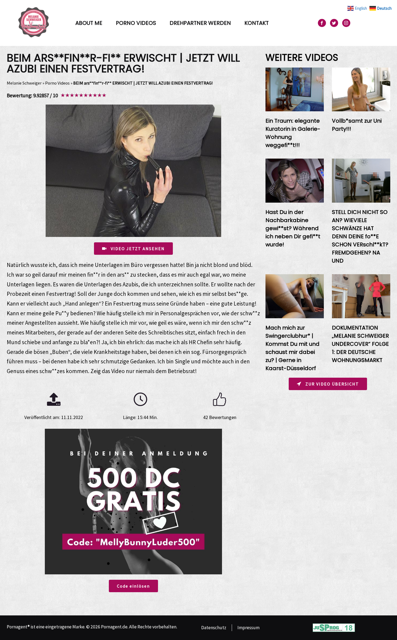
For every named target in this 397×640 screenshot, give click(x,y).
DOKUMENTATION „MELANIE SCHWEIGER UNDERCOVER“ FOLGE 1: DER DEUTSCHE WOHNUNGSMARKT (360, 344)
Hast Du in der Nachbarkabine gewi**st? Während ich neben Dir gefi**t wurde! (292, 228)
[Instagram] (346, 23)
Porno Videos (136, 23)
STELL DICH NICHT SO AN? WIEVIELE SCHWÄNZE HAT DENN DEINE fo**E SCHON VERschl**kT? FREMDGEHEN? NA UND (360, 236)
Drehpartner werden (200, 23)
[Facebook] (322, 23)
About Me (88, 23)
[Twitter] (334, 23)
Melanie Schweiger (24, 83)
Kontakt (256, 23)
